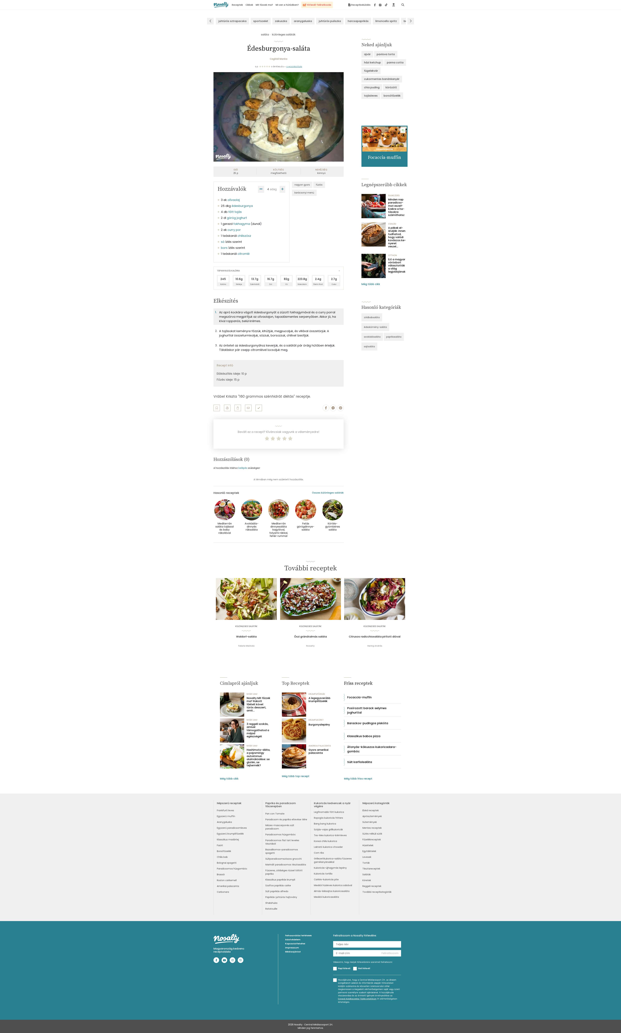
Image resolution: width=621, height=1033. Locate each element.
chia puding (372, 87)
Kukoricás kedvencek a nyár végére (332, 804)
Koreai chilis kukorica (325, 841)
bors (224, 248)
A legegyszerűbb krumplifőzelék (319, 700)
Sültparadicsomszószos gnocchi (283, 858)
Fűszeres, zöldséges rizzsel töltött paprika (284, 872)
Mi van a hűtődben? (287, 4)
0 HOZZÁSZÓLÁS (294, 66)
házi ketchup (372, 62)
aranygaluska (303, 21)
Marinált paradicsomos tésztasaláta (285, 864)
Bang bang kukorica (325, 823)
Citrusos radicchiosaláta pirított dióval (374, 636)
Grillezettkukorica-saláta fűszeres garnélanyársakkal (333, 860)
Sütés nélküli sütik (372, 833)
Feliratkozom (389, 953)
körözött (391, 87)
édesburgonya (242, 206)
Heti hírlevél (364, 968)
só (222, 242)
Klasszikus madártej (228, 839)
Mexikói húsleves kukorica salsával (333, 885)
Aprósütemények (372, 816)
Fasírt (220, 845)
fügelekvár (371, 71)
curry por (234, 230)
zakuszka (281, 21)
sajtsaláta (369, 346)
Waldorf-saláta (246, 636)
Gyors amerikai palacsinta (318, 751)
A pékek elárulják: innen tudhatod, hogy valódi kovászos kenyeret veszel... (397, 237)
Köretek (366, 880)
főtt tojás (235, 212)
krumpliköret (316, 719)
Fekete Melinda (246, 645)
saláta (265, 34)
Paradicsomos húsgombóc (232, 868)
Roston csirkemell (227, 880)
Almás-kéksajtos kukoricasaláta (331, 891)
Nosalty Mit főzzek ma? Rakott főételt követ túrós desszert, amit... (258, 704)
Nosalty (310, 645)
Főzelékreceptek (371, 839)
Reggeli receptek (371, 886)
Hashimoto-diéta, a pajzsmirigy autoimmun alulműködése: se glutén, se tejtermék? (258, 757)
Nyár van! (252, 694)
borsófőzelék (392, 96)
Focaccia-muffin (359, 697)
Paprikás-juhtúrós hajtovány (281, 897)
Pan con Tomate (274, 813)
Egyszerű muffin (226, 816)
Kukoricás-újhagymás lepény (330, 867)
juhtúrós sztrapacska (232, 21)
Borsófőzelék (224, 851)
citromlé (244, 254)
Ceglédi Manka (278, 58)
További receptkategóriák (377, 892)
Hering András (374, 645)
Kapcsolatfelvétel (295, 943)
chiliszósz (244, 236)
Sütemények (369, 822)
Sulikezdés (394, 195)
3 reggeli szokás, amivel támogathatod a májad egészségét (258, 730)
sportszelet (260, 21)
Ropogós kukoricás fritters (328, 817)
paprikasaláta (393, 336)
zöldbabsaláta (372, 317)
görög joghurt (237, 218)
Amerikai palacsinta (228, 886)
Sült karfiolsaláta (359, 762)
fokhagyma (241, 224)
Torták (366, 862)
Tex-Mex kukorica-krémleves (330, 835)
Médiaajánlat (293, 951)
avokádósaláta (372, 336)
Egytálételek (369, 851)
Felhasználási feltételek (298, 935)
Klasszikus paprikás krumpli (280, 879)
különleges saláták (283, 34)
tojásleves (371, 96)
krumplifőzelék (317, 694)
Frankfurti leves (225, 810)
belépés (242, 468)
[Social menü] (380, 5)
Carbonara (223, 892)
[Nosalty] (221, 5)
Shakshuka (271, 903)
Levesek (366, 857)
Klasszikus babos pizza (363, 736)
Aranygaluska (224, 822)
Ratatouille (271, 908)
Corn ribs (319, 852)
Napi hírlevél (344, 968)
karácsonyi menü (304, 192)
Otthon (392, 255)
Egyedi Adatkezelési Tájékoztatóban (357, 998)
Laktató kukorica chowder (328, 847)
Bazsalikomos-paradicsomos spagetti (281, 851)
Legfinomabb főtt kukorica (329, 812)
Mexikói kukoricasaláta (326, 897)
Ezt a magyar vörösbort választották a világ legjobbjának (396, 265)
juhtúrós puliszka (330, 21)
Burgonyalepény (319, 724)
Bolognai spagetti (226, 862)
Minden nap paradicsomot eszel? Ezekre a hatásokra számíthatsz (396, 207)
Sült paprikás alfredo (276, 891)
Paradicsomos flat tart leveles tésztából (282, 842)
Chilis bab (222, 857)
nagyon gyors (302, 184)
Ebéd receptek (370, 810)
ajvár (367, 54)
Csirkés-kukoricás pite (326, 879)
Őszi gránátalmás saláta (310, 636)
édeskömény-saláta (375, 327)
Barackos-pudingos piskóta (367, 723)
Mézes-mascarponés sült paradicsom (279, 827)
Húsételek (367, 845)
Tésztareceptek (371, 868)
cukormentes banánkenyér (381, 79)
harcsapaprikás (358, 21)
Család (392, 223)
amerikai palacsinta (320, 745)
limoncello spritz (386, 21)
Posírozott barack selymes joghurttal (367, 710)
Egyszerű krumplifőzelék (230, 833)
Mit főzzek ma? (264, 4)
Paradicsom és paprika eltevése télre (286, 819)
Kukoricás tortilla (323, 873)
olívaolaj (234, 200)
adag (273, 189)
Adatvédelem (292, 939)
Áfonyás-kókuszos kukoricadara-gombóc (372, 749)
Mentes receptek (372, 828)
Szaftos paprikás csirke (278, 885)
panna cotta (395, 62)
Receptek (237, 4)
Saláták (366, 874)
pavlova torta (386, 54)
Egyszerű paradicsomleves (232, 828)
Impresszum (292, 947)
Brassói (221, 874)
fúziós (319, 184)
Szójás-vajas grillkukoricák (328, 829)
